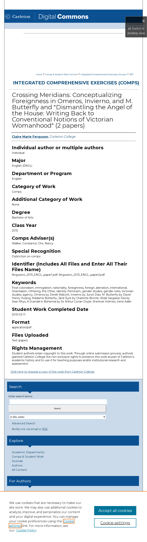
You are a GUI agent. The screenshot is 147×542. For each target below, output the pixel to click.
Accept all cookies (115, 510)
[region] (73, 516)
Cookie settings (115, 523)
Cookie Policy (26, 530)
